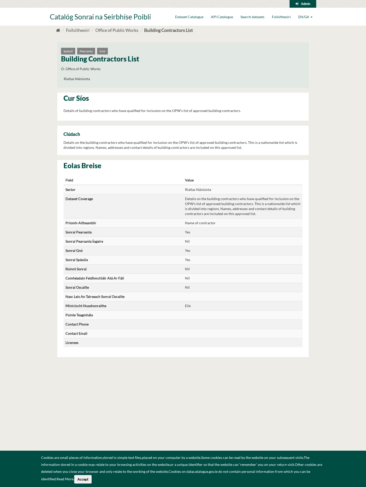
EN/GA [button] (304, 17)
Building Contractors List (168, 30)
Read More (65, 479)
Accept (82, 479)
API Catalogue (222, 17)
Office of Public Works (116, 30)
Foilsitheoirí (281, 17)
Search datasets (252, 17)
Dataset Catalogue (189, 17)
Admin (305, 4)
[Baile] (58, 30)
